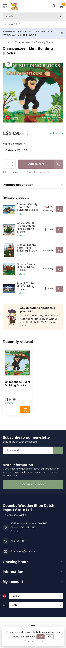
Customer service (33, 484)
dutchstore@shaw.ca (22, 551)
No (50, 636)
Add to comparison (13, 172)
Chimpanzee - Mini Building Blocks (34, 42)
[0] (61, 5)
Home (6, 42)
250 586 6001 (18, 541)
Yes (40, 636)
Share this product (37, 172)
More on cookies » (33, 641)
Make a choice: (14, 144)
